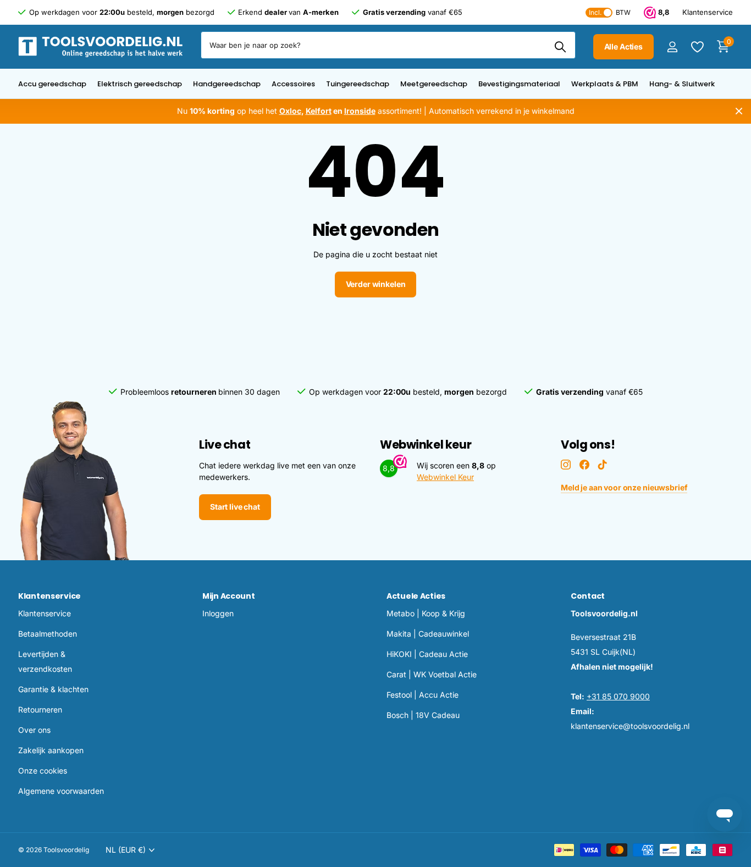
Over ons (34, 730)
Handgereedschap (227, 84)
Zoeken (560, 46)
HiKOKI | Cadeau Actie (427, 654)
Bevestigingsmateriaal (519, 84)
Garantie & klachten (53, 689)
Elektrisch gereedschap (139, 84)
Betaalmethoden (47, 633)
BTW (610, 12)
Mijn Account (228, 595)
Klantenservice (49, 595)
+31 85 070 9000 (618, 696)
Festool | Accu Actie (422, 694)
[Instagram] (566, 465)
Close (739, 111)
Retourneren (40, 709)
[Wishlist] (697, 47)
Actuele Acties (415, 595)
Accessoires (293, 84)
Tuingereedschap (357, 84)
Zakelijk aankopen (51, 750)
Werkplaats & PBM (604, 84)
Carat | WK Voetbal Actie (431, 674)
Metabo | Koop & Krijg (425, 613)
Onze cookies (42, 770)
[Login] (672, 47)
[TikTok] (602, 465)
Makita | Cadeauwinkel (427, 633)
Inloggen (218, 613)
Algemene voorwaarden (61, 791)
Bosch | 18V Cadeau (423, 715)
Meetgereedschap (433, 84)
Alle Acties (623, 46)
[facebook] (584, 465)
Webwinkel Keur (445, 477)
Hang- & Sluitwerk (682, 84)
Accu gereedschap (52, 84)
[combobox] (388, 45)
